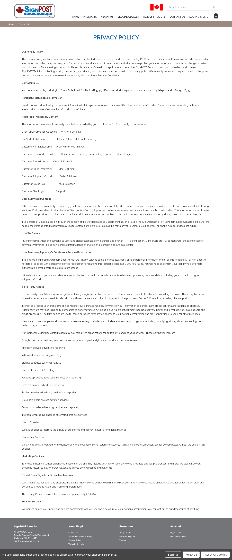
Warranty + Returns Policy (80, 536)
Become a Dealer (128, 17)
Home (75, 17)
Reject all (191, 554)
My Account (175, 532)
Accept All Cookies (215, 554)
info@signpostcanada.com (26, 541)
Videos (122, 540)
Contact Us (177, 17)
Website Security (76, 544)
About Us (107, 17)
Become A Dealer (178, 536)
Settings (173, 554)
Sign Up (205, 17)
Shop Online (125, 532)
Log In (193, 17)
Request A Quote (154, 17)
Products (90, 17)
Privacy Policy (74, 540)
